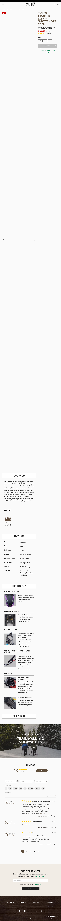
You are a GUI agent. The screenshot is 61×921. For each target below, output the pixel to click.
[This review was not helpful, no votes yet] (54, 816)
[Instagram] (19, 911)
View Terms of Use (47, 918)
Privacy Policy (38, 884)
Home (3, 10)
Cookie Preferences (55, 918)
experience (30, 788)
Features (49, 50)
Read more (42, 813)
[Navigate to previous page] (19, 851)
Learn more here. (39, 876)
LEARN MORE (30, 748)
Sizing (47, 52)
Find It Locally (41, 49)
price (25, 788)
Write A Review (42, 770)
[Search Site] (54, 4)
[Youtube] (36, 911)
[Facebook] (25, 911)
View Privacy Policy (40, 918)
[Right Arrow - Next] (51, 1)
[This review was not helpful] (54, 844)
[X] (30, 911)
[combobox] (27, 781)
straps (10, 788)
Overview (42, 50)
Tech (54, 50)
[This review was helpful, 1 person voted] (52, 844)
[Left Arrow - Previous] (10, 1)
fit (6, 788)
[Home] (31, 4)
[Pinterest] (42, 911)
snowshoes (37, 788)
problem (15, 788)
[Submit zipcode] (53, 905)
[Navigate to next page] (41, 851)
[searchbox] (10, 781)
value (20, 788)
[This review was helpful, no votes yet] (51, 816)
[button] (3, 4)
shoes (43, 788)
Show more (7, 792)
